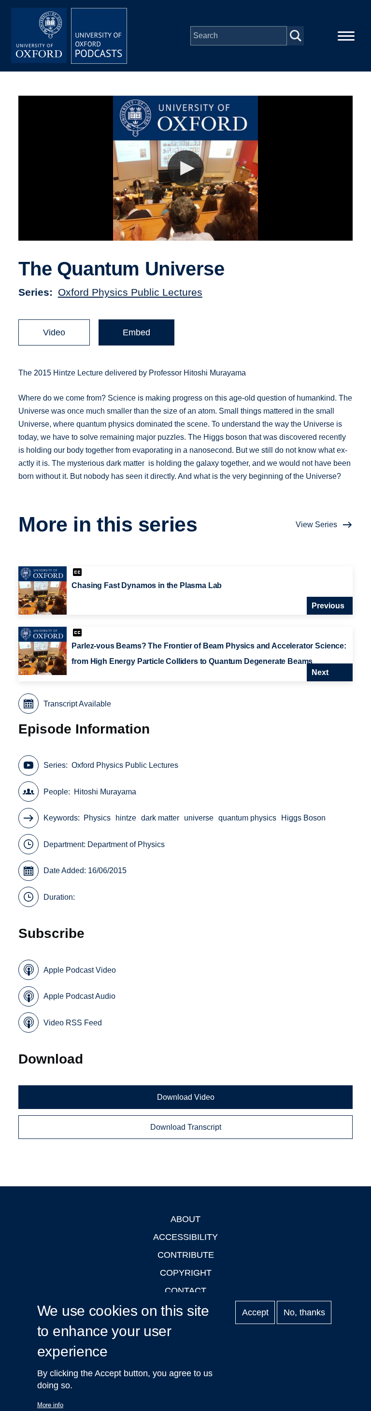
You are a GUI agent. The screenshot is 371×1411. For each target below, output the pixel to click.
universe (199, 818)
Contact (185, 1291)
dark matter (160, 818)
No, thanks (304, 1312)
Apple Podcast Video (79, 970)
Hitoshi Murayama (105, 792)
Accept (255, 1312)
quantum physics (247, 818)
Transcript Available (77, 704)
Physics (97, 818)
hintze (125, 818)
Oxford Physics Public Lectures (130, 292)
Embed (136, 332)
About (185, 1219)
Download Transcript (185, 1127)
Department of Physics (126, 844)
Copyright (186, 1273)
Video (54, 332)
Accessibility (185, 1237)
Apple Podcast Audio (79, 996)
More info (50, 1405)
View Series (316, 524)
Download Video (185, 1097)
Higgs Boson (303, 818)
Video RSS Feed (72, 1023)
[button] (186, 168)
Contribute (185, 1255)
